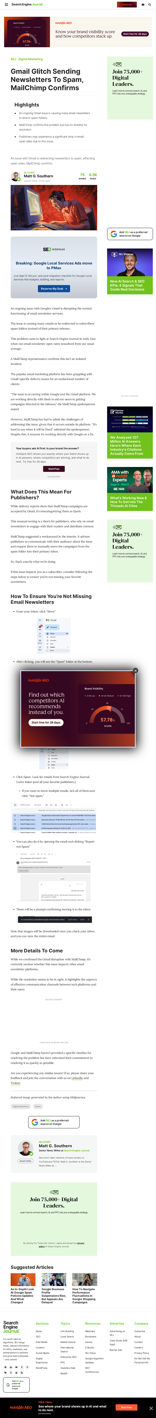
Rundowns (90, 1336)
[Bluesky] (5, 1372)
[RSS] (22, 1372)
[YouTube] (16, 1367)
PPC (62, 1362)
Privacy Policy (141, 1353)
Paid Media (41, 1342)
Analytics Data (67, 1368)
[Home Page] (27, 4)
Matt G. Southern (38, 176)
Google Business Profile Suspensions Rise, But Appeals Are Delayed (54, 1296)
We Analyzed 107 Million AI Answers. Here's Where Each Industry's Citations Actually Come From (126, 445)
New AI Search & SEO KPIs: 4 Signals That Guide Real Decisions (127, 285)
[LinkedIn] (11, 1367)
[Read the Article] (23, 1279)
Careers (138, 1347)
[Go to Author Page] (16, 176)
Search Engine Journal (77, 1150)
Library (88, 1342)
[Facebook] (22, 1367)
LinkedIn (77, 1078)
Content (40, 1347)
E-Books (89, 1347)
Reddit (63, 1373)
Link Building (67, 1331)
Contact (138, 1342)
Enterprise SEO (68, 1357)
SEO (38, 1336)
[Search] (149, 4)
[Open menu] (6, 4)
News (38, 1106)
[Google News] (5, 1367)
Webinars (90, 1331)
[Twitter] (27, 1367)
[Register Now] (130, 262)
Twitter (15, 1083)
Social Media (42, 1353)
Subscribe (139, 1331)
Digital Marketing (20, 1106)
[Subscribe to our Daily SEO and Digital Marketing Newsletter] (143, 4)
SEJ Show (90, 1353)
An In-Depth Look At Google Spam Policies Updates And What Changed (22, 1296)
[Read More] (130, 419)
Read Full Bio (25, 1161)
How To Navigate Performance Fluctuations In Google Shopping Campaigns (84, 1296)
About (137, 1336)
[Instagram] (11, 1372)
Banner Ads (116, 1350)
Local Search (67, 1336)
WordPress (41, 1368)
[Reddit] (16, 1372)
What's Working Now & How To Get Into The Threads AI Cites (128, 502)
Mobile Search (68, 1342)
